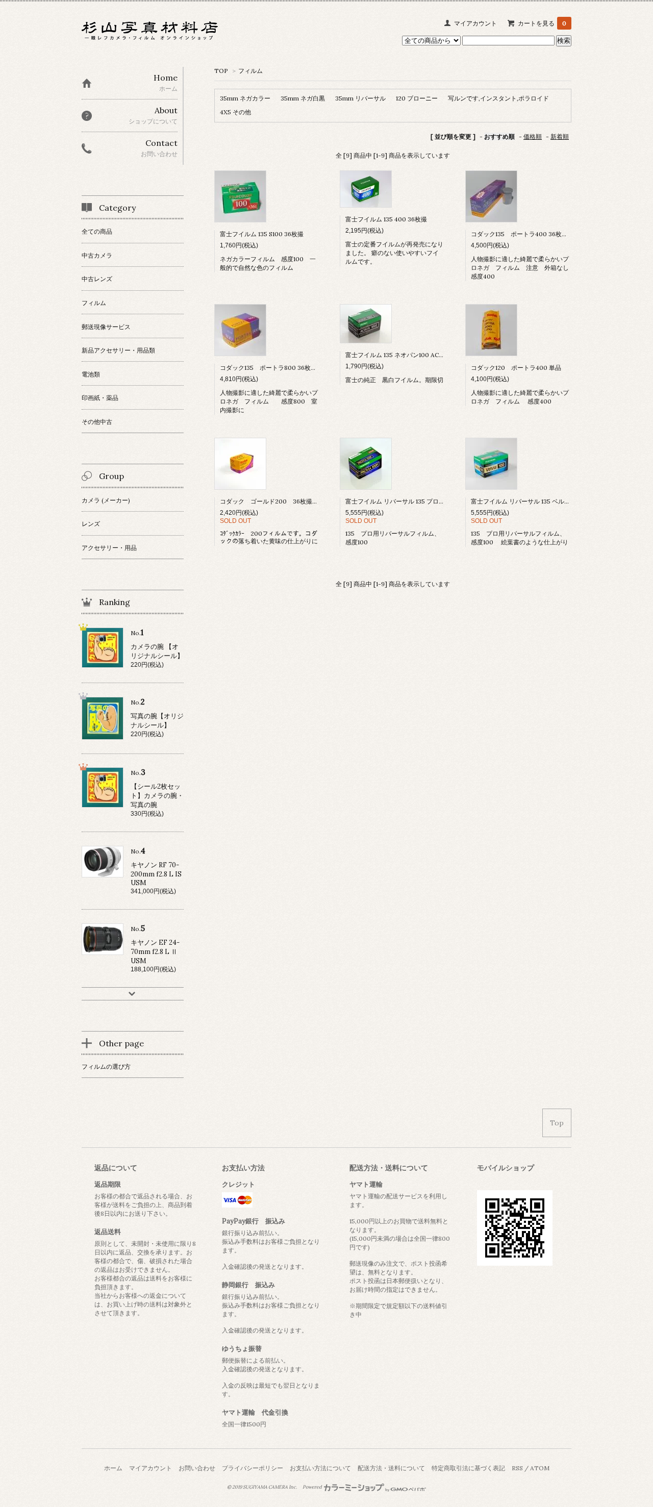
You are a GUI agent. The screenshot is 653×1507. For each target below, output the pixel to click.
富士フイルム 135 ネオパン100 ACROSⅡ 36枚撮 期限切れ (427, 355)
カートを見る (542, 23)
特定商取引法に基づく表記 (468, 1468)
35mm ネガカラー (245, 98)
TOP (221, 70)
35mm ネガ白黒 (303, 98)
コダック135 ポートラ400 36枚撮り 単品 (531, 234)
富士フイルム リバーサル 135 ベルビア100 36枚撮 (539, 501)
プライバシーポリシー (252, 1468)
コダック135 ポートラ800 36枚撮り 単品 (280, 367)
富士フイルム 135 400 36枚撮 (389, 219)
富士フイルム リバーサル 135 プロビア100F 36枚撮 (415, 501)
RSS (517, 1468)
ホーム (113, 1468)
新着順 (559, 136)
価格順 (532, 136)
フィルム (250, 70)
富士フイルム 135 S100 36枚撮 (262, 234)
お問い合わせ (197, 1468)
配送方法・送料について (391, 1468)
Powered (313, 1487)
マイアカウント (475, 23)
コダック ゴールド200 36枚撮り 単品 (278, 501)
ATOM (539, 1468)
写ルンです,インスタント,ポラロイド (498, 98)
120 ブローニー (417, 98)
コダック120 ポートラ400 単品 (516, 367)
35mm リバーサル (360, 98)
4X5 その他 (235, 112)
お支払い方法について (320, 1468)
